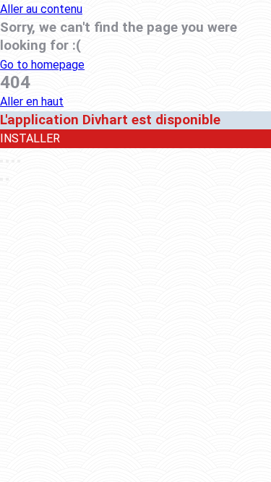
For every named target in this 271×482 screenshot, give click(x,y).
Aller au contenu (41, 9)
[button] (42, 65)
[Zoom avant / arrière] (18, 161)
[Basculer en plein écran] (13, 161)
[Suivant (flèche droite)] (7, 179)
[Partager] (7, 161)
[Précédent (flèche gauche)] (1, 179)
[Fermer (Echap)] (1, 161)
